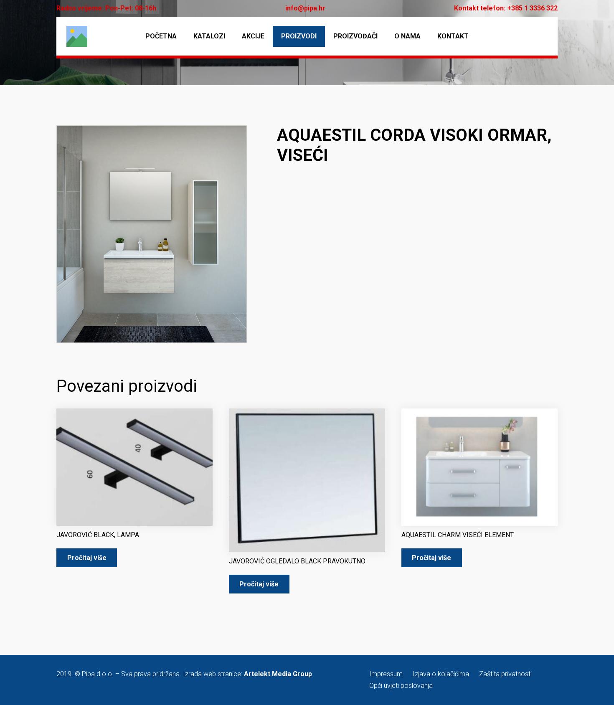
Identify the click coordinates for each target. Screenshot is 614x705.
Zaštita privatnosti (505, 674)
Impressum (386, 674)
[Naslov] (76, 36)
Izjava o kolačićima (441, 674)
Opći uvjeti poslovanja (401, 686)
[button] (233, 138)
